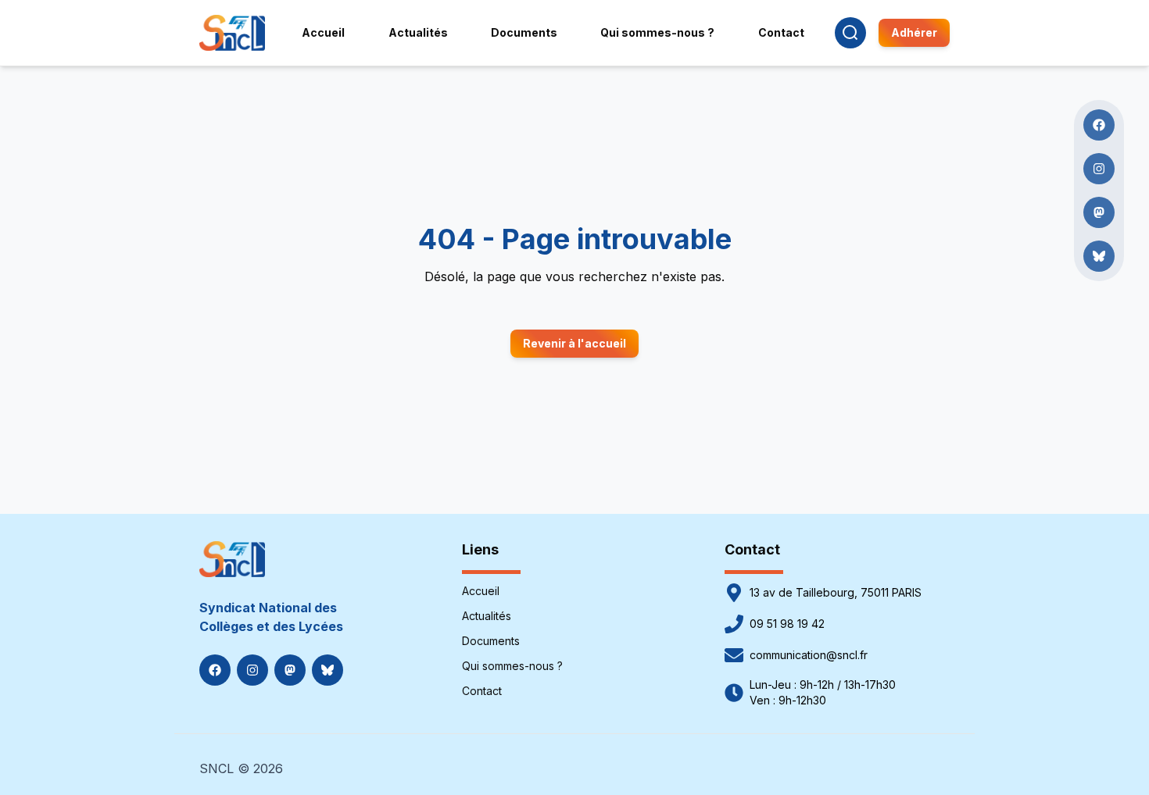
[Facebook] (215, 670)
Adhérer (914, 32)
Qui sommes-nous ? (512, 665)
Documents (491, 640)
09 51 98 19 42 (787, 623)
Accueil (480, 590)
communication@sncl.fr (809, 654)
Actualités (486, 615)
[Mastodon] (290, 670)
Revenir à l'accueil (574, 343)
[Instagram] (252, 670)
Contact (482, 690)
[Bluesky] (327, 670)
